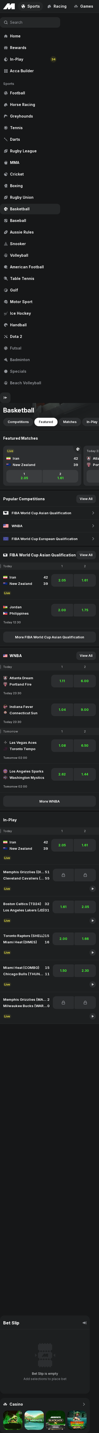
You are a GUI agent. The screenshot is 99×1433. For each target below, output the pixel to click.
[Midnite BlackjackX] (55, 1420)
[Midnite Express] (12, 1420)
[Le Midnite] (34, 1420)
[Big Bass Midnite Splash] (77, 1420)
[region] (30, 202)
